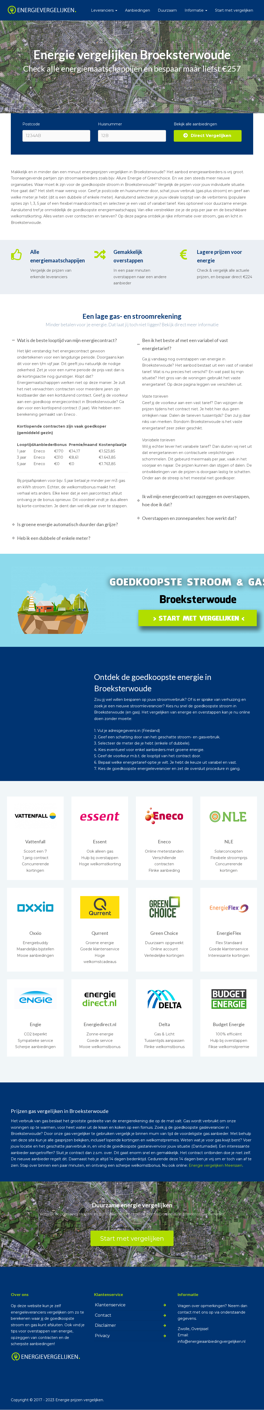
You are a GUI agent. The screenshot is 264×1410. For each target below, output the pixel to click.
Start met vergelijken (234, 10)
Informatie (195, 10)
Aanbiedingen (137, 10)
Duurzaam (167, 10)
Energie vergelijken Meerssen (215, 1165)
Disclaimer (105, 1325)
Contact (103, 1315)
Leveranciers (103, 10)
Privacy (102, 1335)
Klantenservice (110, 1304)
